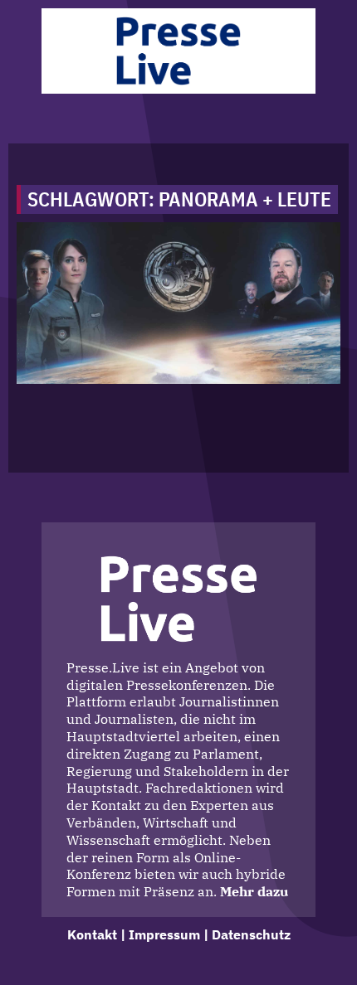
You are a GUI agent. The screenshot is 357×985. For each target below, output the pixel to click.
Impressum (164, 934)
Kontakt (92, 934)
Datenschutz (251, 934)
